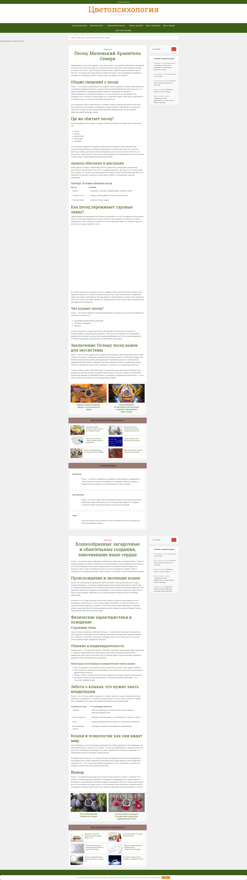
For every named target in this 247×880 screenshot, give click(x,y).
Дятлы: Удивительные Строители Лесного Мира (94, 451)
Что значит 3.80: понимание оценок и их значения (165, 83)
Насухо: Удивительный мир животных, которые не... (94, 859)
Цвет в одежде (169, 25)
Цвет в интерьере (153, 25)
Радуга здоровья (136, 25)
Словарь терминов (123, 2)
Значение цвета (96, 25)
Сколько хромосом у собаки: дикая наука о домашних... (94, 440)
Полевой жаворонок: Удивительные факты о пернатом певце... (95, 847)
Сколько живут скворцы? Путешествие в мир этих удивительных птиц (121, 871)
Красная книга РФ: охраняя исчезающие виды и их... (93, 836)
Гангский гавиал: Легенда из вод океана (133, 835)
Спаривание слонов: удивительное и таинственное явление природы (164, 100)
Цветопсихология (123, 9)
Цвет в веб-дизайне (124, 30)
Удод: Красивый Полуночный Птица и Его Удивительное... (94, 429)
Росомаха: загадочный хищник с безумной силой (133, 858)
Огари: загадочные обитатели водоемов (132, 439)
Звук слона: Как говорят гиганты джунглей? (133, 451)
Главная (73, 38)
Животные (80, 38)
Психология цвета (79, 25)
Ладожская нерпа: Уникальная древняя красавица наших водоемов (163, 589)
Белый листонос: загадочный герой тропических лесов (131, 429)
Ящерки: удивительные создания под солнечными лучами (133, 847)
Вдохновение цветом (116, 25)
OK (166, 877)
